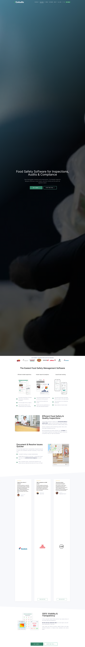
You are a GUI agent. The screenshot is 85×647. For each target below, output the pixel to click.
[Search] (64, 2)
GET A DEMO (68, 2)
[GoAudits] (19, 2)
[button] (48, 455)
